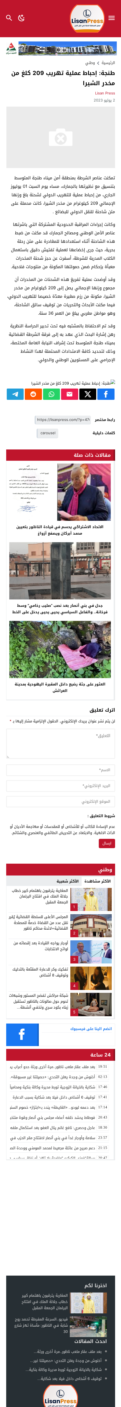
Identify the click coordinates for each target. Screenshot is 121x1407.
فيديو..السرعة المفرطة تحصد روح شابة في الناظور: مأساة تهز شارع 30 (41, 1325)
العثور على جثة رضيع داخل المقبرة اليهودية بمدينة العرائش (60, 687)
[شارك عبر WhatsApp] (51, 394)
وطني (90, 62)
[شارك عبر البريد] (69, 394)
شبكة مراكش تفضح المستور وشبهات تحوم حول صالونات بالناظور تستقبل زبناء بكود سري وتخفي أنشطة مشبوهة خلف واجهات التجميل (38, 1004)
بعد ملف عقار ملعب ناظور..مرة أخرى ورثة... (68, 1351)
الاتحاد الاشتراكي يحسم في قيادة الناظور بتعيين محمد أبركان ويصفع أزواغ (60, 530)
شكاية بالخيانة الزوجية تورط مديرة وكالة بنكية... (64, 1369)
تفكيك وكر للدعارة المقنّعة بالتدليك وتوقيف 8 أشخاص (40, 972)
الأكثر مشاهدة (97, 881)
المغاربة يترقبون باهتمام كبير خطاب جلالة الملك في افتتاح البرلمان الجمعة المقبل (40, 896)
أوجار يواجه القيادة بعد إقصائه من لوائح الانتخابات (41, 946)
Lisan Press (105, 93)
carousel (48, 432)
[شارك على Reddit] (33, 394)
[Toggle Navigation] (112, 19)
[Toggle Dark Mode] (21, 19)
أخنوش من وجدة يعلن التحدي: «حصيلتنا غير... (66, 1360)
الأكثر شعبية (68, 881)
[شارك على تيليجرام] (15, 394)
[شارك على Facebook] (106, 394)
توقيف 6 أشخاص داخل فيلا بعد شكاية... (69, 1378)
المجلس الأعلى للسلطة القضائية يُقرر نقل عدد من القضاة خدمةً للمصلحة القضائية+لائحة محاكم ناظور (38, 922)
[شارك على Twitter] (88, 394)
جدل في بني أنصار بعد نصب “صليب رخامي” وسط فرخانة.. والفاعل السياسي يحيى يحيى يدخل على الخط (59, 609)
